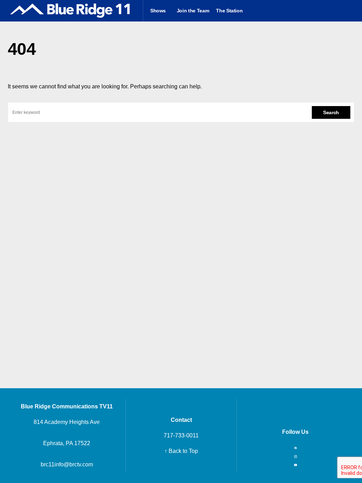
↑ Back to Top (181, 451)
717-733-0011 (181, 435)
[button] (351, 10)
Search (331, 112)
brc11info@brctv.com (67, 464)
